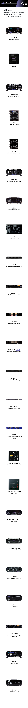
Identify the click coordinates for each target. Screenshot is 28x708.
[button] (22, 3)
